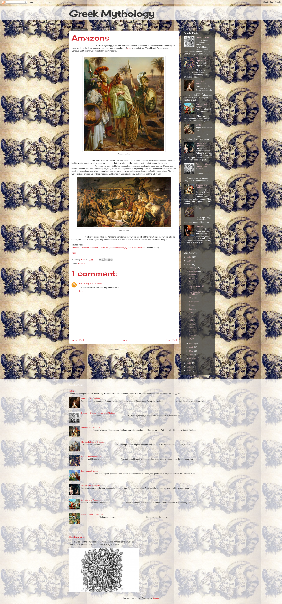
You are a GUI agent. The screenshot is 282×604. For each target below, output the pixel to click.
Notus (191, 316)
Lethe (191, 320)
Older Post (171, 340)
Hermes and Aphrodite (201, 144)
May (191, 351)
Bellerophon (194, 302)
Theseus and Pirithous (201, 186)
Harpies (192, 324)
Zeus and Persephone (201, 82)
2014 (189, 261)
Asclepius (193, 278)
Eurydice (199, 226)
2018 (189, 370)
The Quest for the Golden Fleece (196, 293)
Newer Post (78, 340)
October (193, 358)
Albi (80, 283)
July (191, 355)
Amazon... (82, 263)
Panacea (192, 282)
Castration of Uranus (90, 471)
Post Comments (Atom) (130, 349)
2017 (189, 367)
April (191, 347)
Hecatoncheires (202, 37)
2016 (189, 363)
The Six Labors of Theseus (196, 287)
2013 (189, 257)
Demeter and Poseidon (201, 105)
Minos (198, 208)
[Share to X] (105, 259)
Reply (81, 291)
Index (74, 253)
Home (125, 340)
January (193, 268)
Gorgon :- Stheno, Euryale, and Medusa (203, 166)
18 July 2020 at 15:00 (92, 283)
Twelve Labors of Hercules (92, 514)
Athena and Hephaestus (201, 59)
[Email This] (100, 259)
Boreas (192, 305)
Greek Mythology (112, 13)
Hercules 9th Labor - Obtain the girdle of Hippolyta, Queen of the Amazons (113, 248)
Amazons (193, 298)
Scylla (198, 125)
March (192, 343)
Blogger (155, 598)
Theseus (75, 248)
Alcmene (192, 275)
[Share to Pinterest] (111, 259)
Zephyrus (193, 309)
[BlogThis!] (103, 259)
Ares (129, 48)
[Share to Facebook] (108, 259)
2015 (189, 264)
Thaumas (193, 328)
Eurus (191, 313)
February (193, 271)
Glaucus (192, 335)
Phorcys (192, 331)
